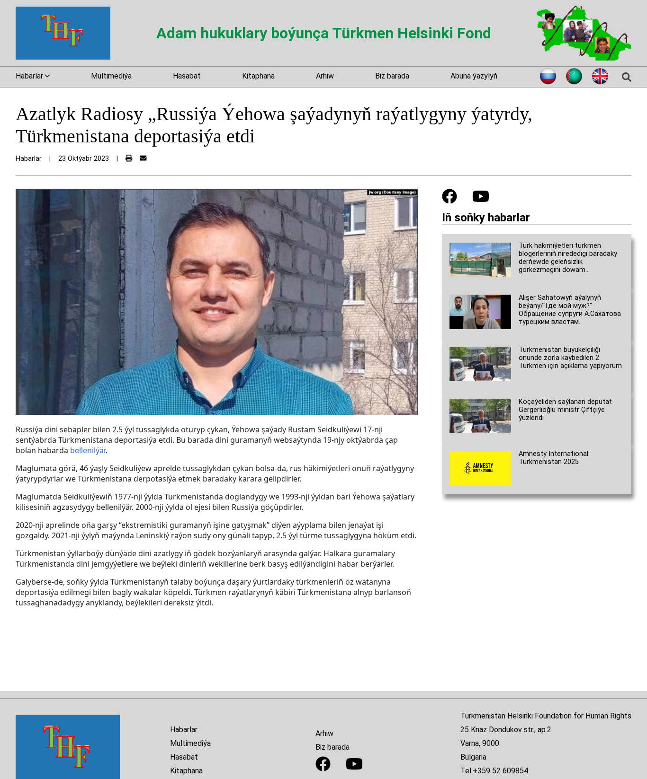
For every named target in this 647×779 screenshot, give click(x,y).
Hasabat (187, 75)
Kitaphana (258, 75)
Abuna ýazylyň (473, 75)
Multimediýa (111, 75)
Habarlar (184, 729)
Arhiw (325, 75)
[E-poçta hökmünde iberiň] (143, 159)
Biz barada (392, 75)
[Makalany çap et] (129, 159)
